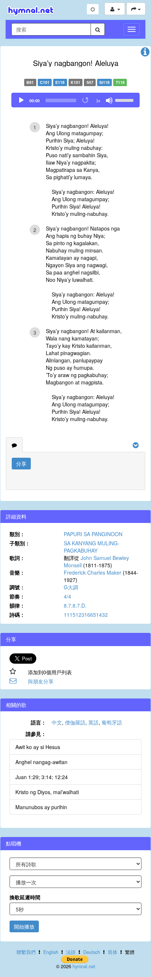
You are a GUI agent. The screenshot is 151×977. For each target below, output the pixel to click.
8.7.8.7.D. (75, 605)
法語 (71, 952)
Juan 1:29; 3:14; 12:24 (41, 777)
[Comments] (14, 445)
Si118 (104, 82)
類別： (17, 534)
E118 (60, 82)
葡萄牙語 (112, 722)
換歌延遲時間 (25, 897)
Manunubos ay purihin (41, 807)
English (50, 952)
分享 (21, 463)
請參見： (36, 733)
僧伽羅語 (75, 722)
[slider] (125, 99)
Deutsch (91, 952)
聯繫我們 (26, 952)
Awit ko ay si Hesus (37, 747)
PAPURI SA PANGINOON (93, 534)
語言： (38, 722)
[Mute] (109, 100)
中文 (57, 722)
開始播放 (24, 926)
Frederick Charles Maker (92, 572)
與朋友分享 (41, 681)
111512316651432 (86, 614)
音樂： (17, 572)
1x (98, 101)
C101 (44, 82)
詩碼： (17, 614)
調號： (17, 587)
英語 (93, 722)
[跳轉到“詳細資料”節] (145, 53)
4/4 (67, 596)
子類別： (20, 543)
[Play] (21, 100)
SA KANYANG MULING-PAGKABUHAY (91, 546)
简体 (112, 952)
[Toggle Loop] (85, 100)
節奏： (17, 596)
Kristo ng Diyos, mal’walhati (47, 792)
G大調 (71, 587)
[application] (75, 100)
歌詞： (17, 557)
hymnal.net (84, 966)
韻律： (17, 605)
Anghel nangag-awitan (41, 762)
